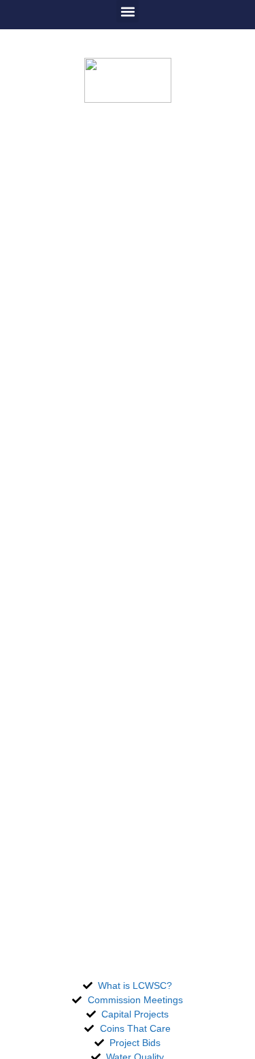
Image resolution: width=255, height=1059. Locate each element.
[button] (127, 11)
